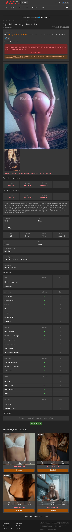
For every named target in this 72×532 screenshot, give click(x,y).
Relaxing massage (10, 340)
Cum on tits (8, 296)
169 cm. (27, 236)
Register (18, 526)
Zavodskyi (7, 228)
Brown (40, 244)
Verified (34, 7)
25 (11, 236)
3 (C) (58, 236)
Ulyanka (7, 435)
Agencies (6, 523)
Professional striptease (12, 367)
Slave (6, 394)
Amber (6, 244)
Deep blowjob (9, 301)
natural (62, 236)
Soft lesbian (8, 371)
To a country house (23, 259)
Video (42, 7)
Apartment (8, 259)
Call (8, 38)
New (12, 7)
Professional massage (11, 336)
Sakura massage (9, 344)
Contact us (19, 523)
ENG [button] (65, 2)
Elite (27, 7)
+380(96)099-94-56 (17, 34)
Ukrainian (13, 267)
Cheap (20, 7)
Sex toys (7, 313)
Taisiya (6, 475)
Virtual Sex (7, 321)
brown (46, 516)
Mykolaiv (24, 2)
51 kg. (44, 236)
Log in (18, 528)
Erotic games (8, 385)
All (6, 7)
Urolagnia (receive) (10, 408)
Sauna (14, 259)
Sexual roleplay (9, 317)
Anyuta (40, 435)
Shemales (6, 526)
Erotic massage (9, 332)
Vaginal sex (8, 286)
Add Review (37, 423)
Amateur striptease (10, 363)
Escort (6, 305)
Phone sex (7, 309)
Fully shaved (8, 251)
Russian (6, 267)
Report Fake (37, 52)
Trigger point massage (11, 352)
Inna (39, 475)
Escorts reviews (7, 528)
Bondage (7, 381)
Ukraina (6, 221)
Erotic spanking (9, 389)
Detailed (19, 470)
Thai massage (9, 348)
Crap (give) (7, 404)
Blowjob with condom (11, 282)
